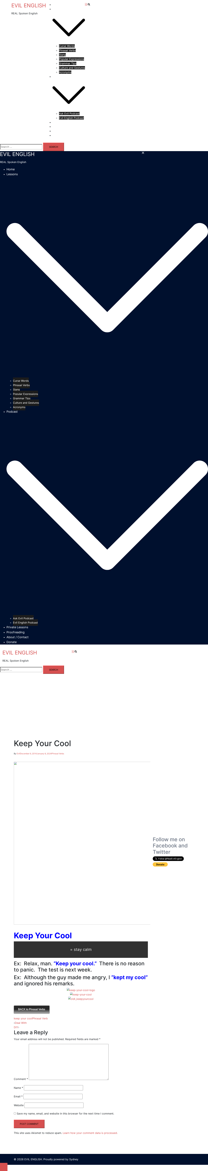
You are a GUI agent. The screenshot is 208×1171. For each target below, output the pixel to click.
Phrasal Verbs (67, 50)
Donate (56, 135)
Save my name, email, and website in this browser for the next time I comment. (65, 1113)
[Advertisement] (173, 787)
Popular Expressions (71, 59)
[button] (76, 651)
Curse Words (67, 46)
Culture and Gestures (72, 67)
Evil (18, 753)
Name (18, 1087)
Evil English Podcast (71, 118)
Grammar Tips (67, 63)
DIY (16, 1027)
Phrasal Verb (40, 1018)
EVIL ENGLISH (28, 5)
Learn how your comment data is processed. (90, 1133)
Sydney (73, 1159)
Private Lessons (62, 122)
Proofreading (60, 126)
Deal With (21, 1022)
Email (18, 1096)
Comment (21, 1079)
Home (56, 4)
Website (19, 1105)
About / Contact (62, 131)
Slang (62, 54)
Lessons (57, 9)
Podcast (57, 76)
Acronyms (65, 72)
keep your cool (23, 1018)
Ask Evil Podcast (69, 113)
